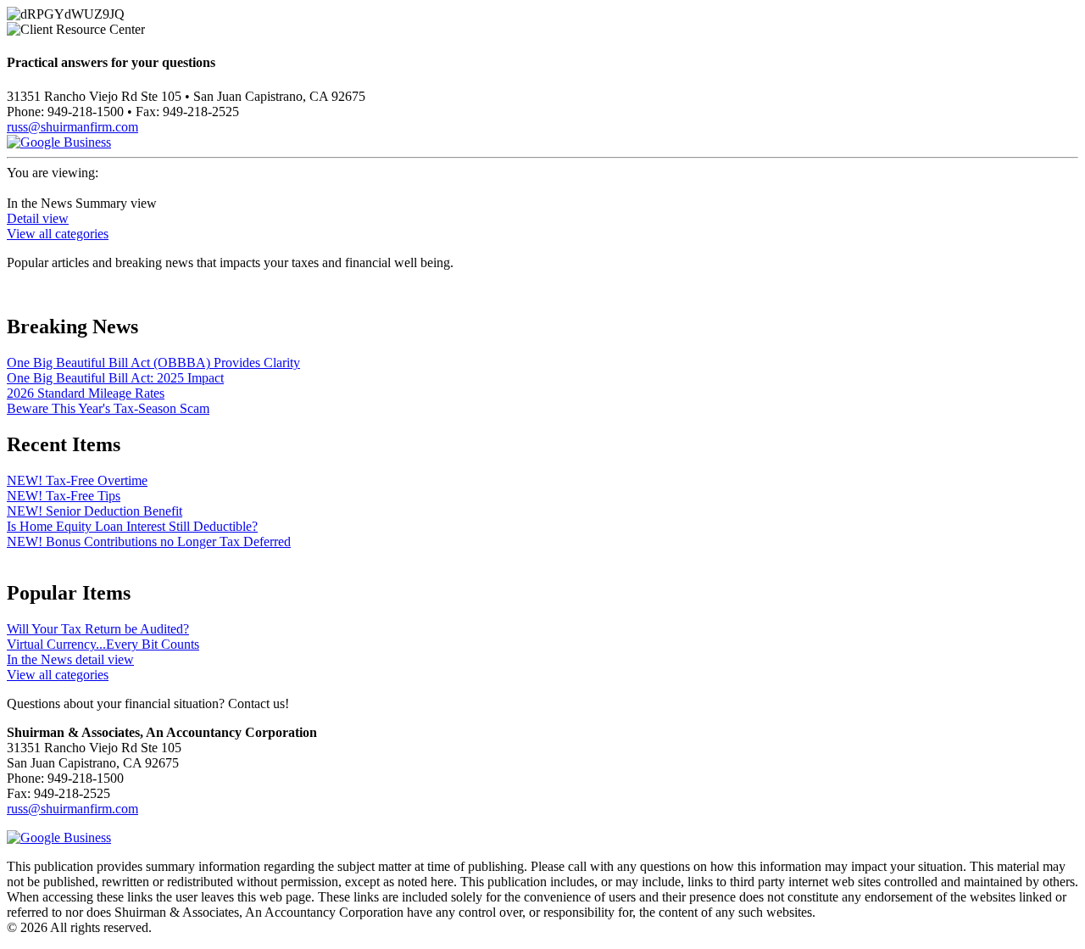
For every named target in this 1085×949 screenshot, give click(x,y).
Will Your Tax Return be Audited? (98, 629)
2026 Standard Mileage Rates (85, 393)
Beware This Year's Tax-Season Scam (108, 408)
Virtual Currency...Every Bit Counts (103, 644)
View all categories (57, 233)
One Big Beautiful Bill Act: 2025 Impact (115, 378)
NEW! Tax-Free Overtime (77, 480)
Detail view (38, 218)
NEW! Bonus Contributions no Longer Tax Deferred (149, 541)
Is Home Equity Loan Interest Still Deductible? (132, 526)
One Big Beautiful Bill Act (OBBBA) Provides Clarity (153, 362)
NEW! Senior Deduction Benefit (94, 511)
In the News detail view (70, 659)
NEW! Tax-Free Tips (63, 495)
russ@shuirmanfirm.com (72, 127)
